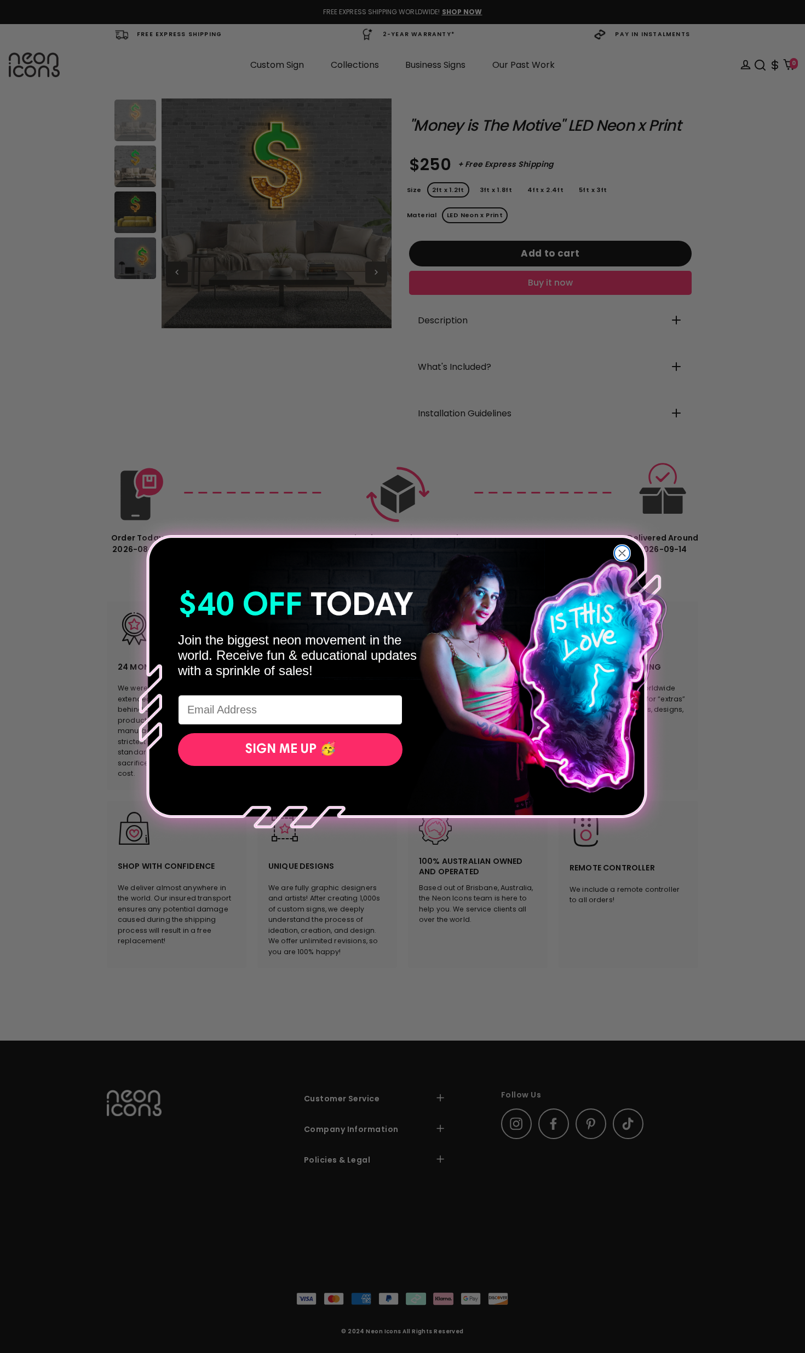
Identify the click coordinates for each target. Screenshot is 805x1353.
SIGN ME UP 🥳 (290, 749)
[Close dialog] (622, 553)
